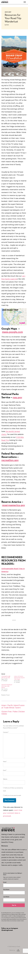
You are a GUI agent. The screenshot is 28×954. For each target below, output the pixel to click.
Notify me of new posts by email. (12, 795)
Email (5, 770)
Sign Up (14, 905)
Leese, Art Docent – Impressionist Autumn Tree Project (19, 678)
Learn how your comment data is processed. (12, 813)
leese (7, 25)
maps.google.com (12, 332)
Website (5, 779)
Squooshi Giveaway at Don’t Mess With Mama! (6, 686)
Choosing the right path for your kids (5, 677)
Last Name (6, 896)
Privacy (10, 842)
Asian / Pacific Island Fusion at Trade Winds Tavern (13, 706)
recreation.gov (10, 460)
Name (5, 761)
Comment (6, 732)
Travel (7, 695)
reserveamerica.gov (13, 505)
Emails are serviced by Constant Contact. (15, 920)
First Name (6, 889)
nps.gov (17, 397)
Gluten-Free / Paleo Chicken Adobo (13, 712)
